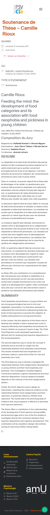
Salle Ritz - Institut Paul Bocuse (19, 71)
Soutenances (11, 85)
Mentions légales (38, 511)
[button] (41, 9)
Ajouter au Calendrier (16, 56)
